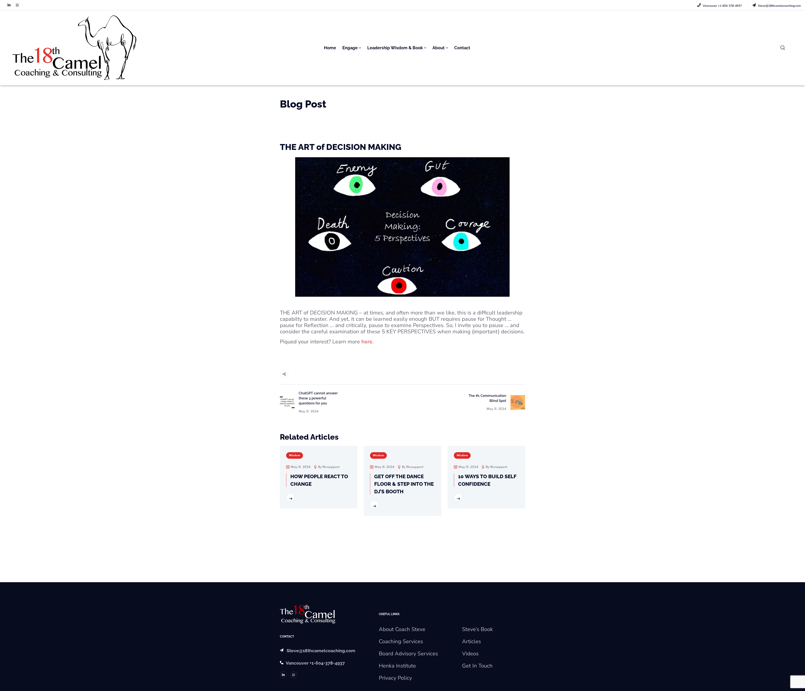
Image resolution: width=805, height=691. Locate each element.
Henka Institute (397, 665)
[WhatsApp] (17, 5)
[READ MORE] (290, 497)
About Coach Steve (402, 629)
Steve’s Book (477, 629)
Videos (470, 653)
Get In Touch (477, 665)
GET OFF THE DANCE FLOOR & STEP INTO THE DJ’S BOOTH (404, 484)
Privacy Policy (395, 678)
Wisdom (294, 455)
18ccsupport (330, 467)
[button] (783, 48)
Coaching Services (401, 641)
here (366, 341)
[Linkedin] (9, 5)
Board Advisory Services (408, 653)
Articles (471, 641)
